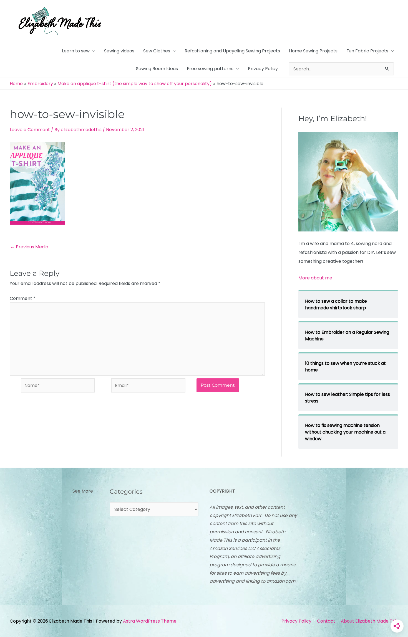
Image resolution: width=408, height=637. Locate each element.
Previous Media (29, 247)
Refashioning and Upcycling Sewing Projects (232, 51)
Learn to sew (76, 51)
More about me (315, 278)
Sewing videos (119, 51)
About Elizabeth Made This (369, 621)
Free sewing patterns (210, 68)
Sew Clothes (156, 51)
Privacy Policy (263, 68)
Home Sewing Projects (313, 51)
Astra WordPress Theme (150, 621)
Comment (23, 298)
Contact (326, 621)
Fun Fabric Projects (367, 51)
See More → (85, 491)
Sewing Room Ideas (157, 68)
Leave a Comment (30, 129)
